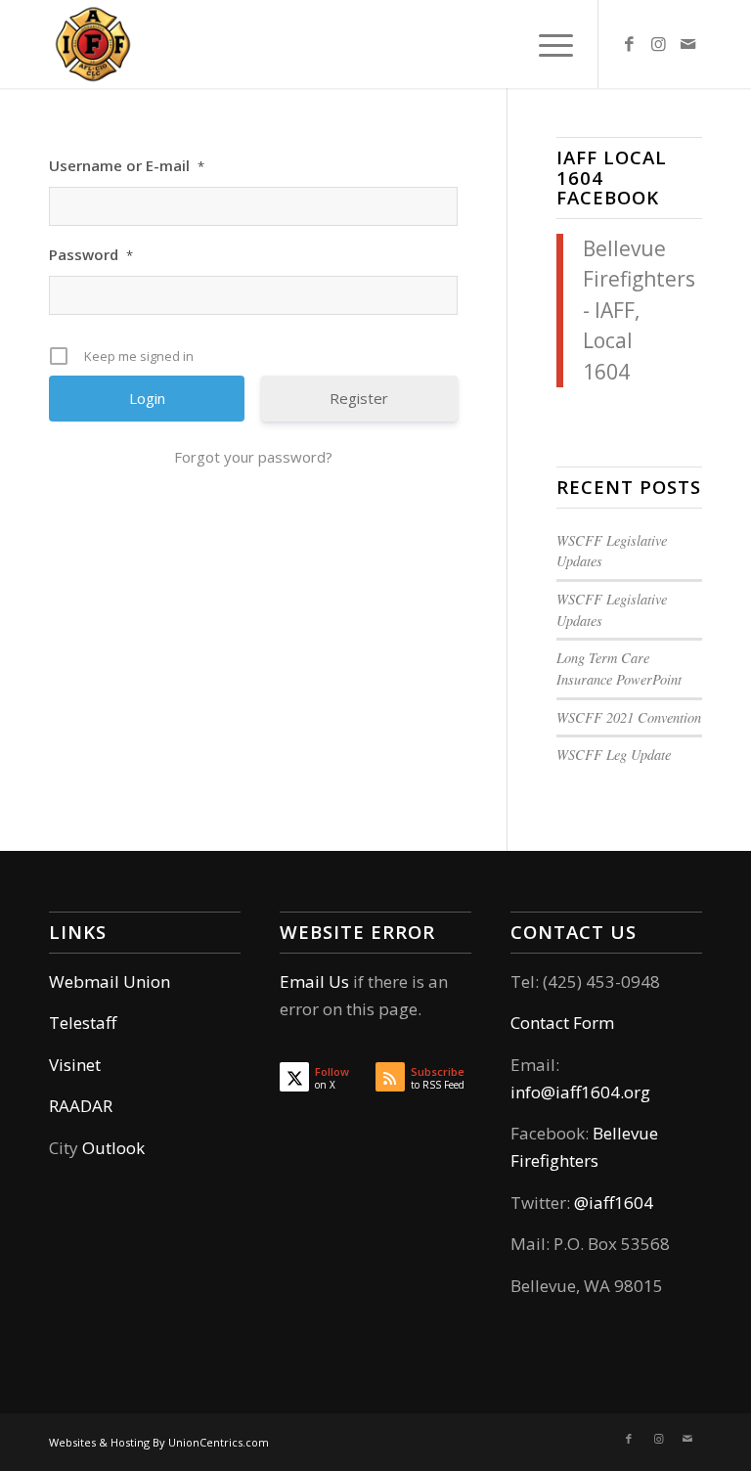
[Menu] (546, 44)
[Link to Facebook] (628, 44)
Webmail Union (109, 981)
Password (91, 254)
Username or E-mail (126, 165)
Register (359, 398)
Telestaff (82, 1022)
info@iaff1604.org (580, 1092)
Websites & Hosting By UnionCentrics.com (159, 1442)
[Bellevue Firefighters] (93, 44)
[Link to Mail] (687, 44)
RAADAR (80, 1105)
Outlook (113, 1148)
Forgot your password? (253, 457)
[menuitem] (546, 44)
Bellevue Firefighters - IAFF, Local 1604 (639, 310)
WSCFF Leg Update (613, 754)
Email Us (314, 981)
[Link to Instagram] (658, 44)
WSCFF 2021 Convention (628, 717)
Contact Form (562, 1022)
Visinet (75, 1064)
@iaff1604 (613, 1202)
